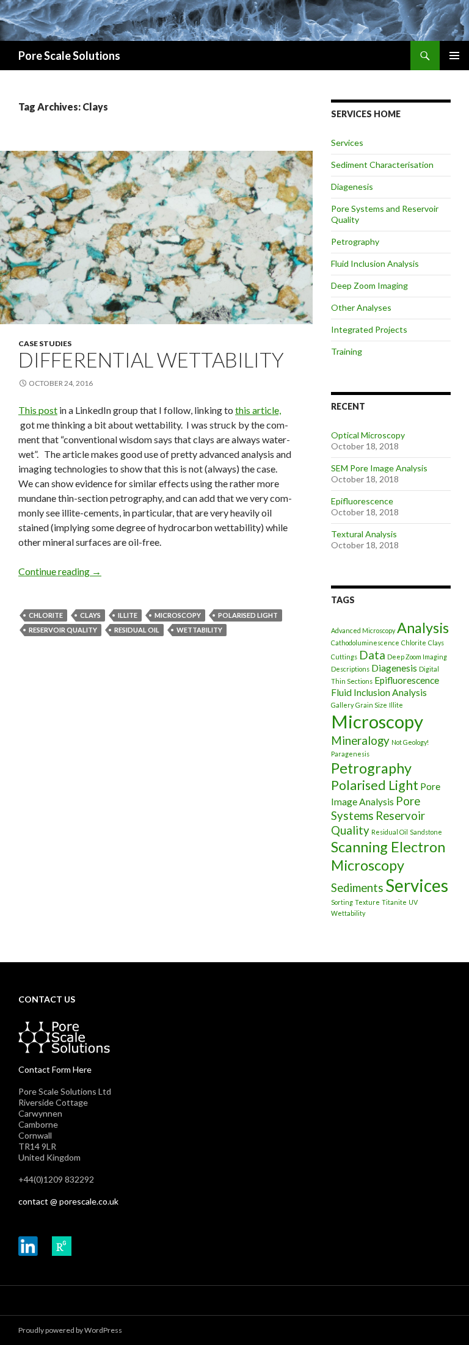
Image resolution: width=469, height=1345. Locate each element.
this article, (258, 410)
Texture (367, 902)
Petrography (355, 241)
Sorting (342, 902)
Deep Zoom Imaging (369, 285)
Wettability (199, 630)
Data (372, 655)
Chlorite (46, 615)
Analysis (423, 627)
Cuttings (344, 657)
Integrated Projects (369, 329)
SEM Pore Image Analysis (379, 468)
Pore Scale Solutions (69, 55)
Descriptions (350, 669)
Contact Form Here (55, 1069)
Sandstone (426, 832)
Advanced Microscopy (363, 630)
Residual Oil (136, 630)
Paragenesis (350, 754)
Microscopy (178, 615)
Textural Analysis (364, 534)
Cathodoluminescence (365, 643)
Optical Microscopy (368, 435)
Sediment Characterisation (382, 164)
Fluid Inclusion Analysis (375, 263)
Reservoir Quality (63, 630)
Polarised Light (248, 615)
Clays (90, 615)
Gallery (342, 705)
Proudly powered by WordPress (70, 1330)
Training (346, 351)
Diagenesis (352, 186)
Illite (127, 615)
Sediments (357, 887)
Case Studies (44, 343)
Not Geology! (410, 742)
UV (413, 902)
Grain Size (371, 705)
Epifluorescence (362, 501)
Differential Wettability (151, 359)
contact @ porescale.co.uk (68, 1201)
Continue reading (59, 571)
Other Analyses (361, 307)
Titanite (394, 902)
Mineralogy (360, 740)
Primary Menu (454, 55)
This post (37, 410)
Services (347, 142)
